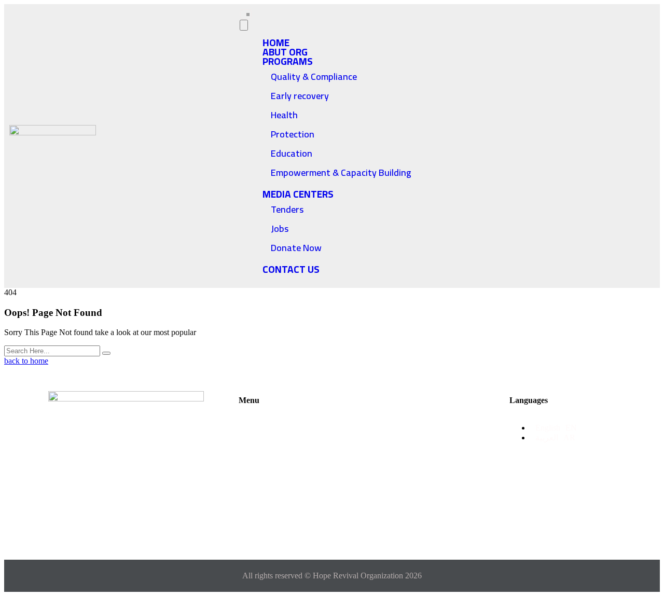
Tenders (287, 209)
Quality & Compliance (314, 76)
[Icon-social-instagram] (177, 489)
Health (284, 114)
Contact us (291, 269)
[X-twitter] (109, 489)
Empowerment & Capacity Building (341, 172)
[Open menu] (246, 14)
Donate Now (296, 247)
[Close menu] (244, 25)
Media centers (298, 194)
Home (260, 423)
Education (291, 153)
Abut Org (267, 440)
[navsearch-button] (592, 145)
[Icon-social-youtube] (143, 489)
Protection (292, 134)
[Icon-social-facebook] (75, 489)
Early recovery (300, 95)
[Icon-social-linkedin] (126, 519)
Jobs (279, 228)
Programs (287, 61)
